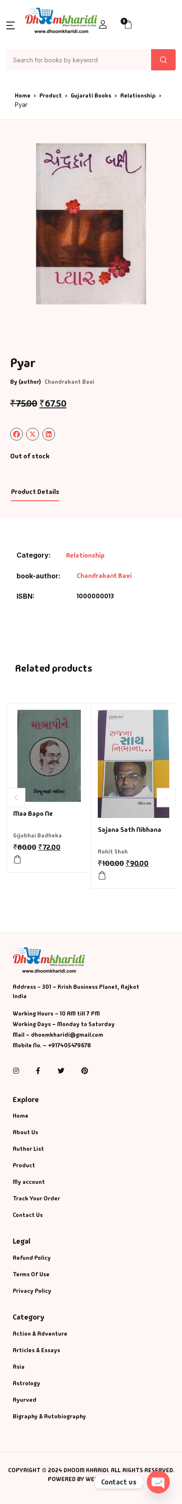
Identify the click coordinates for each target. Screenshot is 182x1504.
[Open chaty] (158, 1482)
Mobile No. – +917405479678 (52, 1045)
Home (22, 95)
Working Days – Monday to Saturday (64, 1024)
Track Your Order (36, 1198)
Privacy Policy (32, 1291)
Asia (19, 1366)
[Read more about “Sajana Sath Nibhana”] (102, 875)
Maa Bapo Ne (33, 813)
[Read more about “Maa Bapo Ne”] (17, 859)
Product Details (35, 491)
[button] (10, 24)
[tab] (35, 492)
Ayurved (24, 1400)
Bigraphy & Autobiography (49, 1416)
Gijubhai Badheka (37, 835)
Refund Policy (32, 1257)
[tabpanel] (91, 223)
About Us (25, 1132)
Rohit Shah (113, 851)
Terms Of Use (31, 1274)
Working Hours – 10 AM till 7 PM (56, 1013)
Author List (28, 1148)
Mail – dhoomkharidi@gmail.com (58, 1034)
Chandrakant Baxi (69, 381)
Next (166, 797)
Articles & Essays (36, 1350)
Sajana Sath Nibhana (129, 829)
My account (29, 1182)
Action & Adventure (40, 1333)
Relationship (138, 95)
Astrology (26, 1383)
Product (50, 95)
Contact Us (28, 1215)
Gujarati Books (91, 95)
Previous (15, 797)
